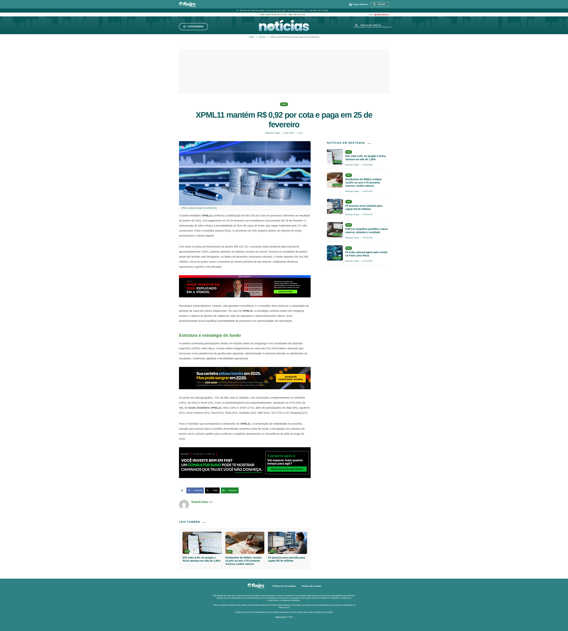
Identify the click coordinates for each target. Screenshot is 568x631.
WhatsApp (233, 490)
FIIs (284, 104)
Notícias (360, 4)
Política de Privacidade (284, 586)
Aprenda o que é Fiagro (319, 10)
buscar (381, 4)
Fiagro (251, 37)
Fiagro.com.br (280, 617)
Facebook (198, 490)
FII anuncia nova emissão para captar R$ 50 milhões (286, 559)
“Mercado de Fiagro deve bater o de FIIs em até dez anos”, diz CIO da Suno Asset (272, 10)
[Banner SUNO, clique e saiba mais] (245, 286)
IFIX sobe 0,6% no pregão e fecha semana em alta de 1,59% (202, 559)
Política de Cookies (311, 586)
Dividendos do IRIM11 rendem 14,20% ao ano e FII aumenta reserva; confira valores (243, 560)
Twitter (215, 490)
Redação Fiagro (272, 133)
